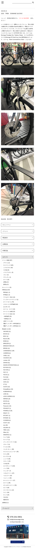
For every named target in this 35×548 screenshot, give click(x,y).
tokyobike (5, 427)
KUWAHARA (6, 391)
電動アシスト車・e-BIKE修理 (11, 323)
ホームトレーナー (8, 480)
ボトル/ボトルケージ (8, 485)
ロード (5, 279)
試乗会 (5, 282)
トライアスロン (7, 272)
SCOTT (5, 422)
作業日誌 (5, 250)
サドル (5, 454)
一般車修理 (6, 316)
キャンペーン (7, 225)
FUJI (4, 377)
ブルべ (5, 274)
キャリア (5, 439)
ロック (5, 495)
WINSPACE (6, 434)
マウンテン (6, 277)
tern (4, 425)
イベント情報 (5, 260)
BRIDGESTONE (7, 346)
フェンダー (6, 470)
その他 (5, 270)
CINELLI (5, 355)
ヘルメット (6, 478)
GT (4, 384)
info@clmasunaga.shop (17, 519)
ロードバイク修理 (8, 311)
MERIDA (5, 398)
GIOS (4, 382)
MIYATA (5, 401)
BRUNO (5, 348)
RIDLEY (5, 413)
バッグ (5, 468)
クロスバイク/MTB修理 (9, 304)
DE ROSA (6, 367)
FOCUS (5, 374)
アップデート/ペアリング (10, 299)
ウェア (5, 437)
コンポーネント (7, 449)
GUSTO (5, 386)
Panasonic (6, 406)
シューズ (5, 459)
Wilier (4, 432)
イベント (5, 231)
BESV (5, 336)
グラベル (5, 262)
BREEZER (6, 343)
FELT (4, 372)
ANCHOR (5, 331)
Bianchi (5, 338)
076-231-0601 (16, 517)
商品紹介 (5, 237)
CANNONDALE (7, 350)
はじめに (5, 306)
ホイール (5, 482)
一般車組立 (6, 318)
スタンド (5, 461)
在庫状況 (5, 244)
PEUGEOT (6, 408)
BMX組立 (5, 292)
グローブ (5, 444)
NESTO (5, 403)
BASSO (5, 334)
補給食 (5, 499)
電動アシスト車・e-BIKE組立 (11, 326)
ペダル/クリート (7, 473)
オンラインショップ (15, 541)
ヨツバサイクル (7, 490)
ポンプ (5, 487)
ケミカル (5, 446)
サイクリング (6, 265)
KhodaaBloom (7, 389)
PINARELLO (6, 410)
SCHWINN (6, 420)
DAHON (5, 362)
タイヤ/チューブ (7, 466)
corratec (5, 360)
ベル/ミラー (6, 475)
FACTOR (5, 370)
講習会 (5, 284)
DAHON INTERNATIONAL (10, 365)
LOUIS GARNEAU (8, 396)
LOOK (5, 394)
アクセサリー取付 (8, 297)
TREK (4, 430)
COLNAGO (6, 358)
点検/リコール (7, 321)
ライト (5, 492)
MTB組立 (5, 294)
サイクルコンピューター (9, 451)
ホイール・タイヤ (8, 309)
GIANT (5, 379)
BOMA (5, 341)
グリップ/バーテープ (8, 442)
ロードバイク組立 (8, 314)
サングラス (6, 456)
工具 (4, 497)
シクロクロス (6, 267)
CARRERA (6, 353)
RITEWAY (6, 418)
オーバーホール (7, 302)
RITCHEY (5, 415)
